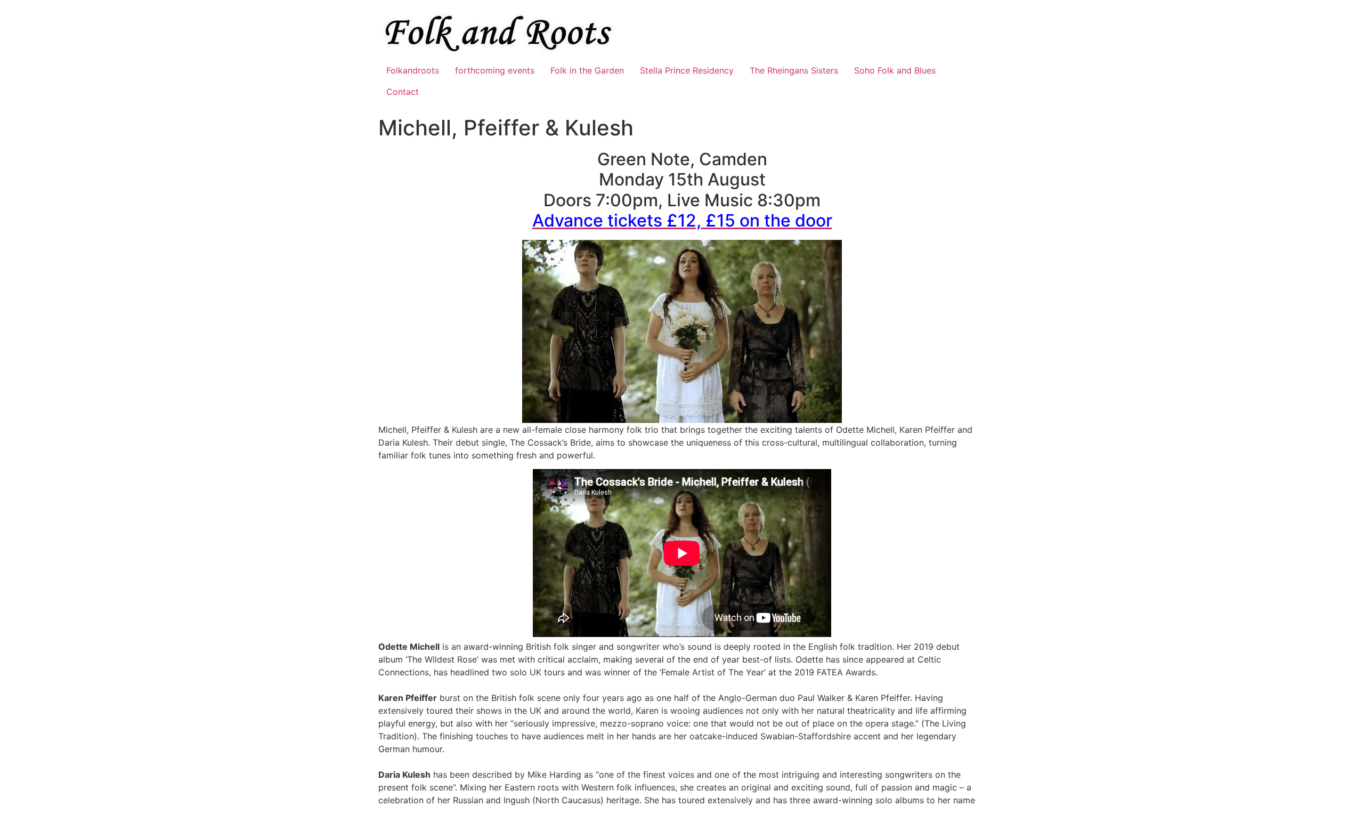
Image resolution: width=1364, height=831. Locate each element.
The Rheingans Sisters (794, 70)
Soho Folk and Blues (895, 70)
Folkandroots (412, 70)
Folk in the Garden (587, 70)
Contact (402, 91)
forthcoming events (494, 70)
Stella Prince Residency (687, 70)
